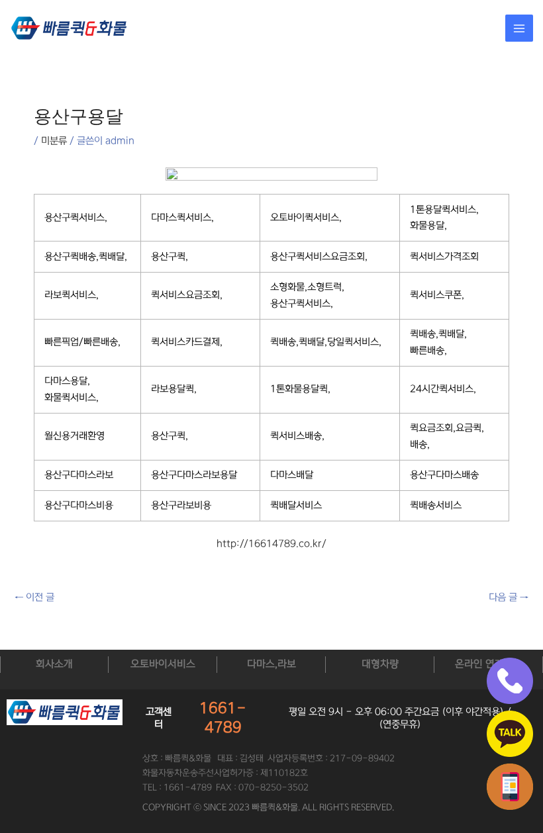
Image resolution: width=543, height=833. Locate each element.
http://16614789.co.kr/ (271, 544)
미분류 (54, 141)
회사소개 (54, 664)
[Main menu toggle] (519, 28)
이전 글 (34, 597)
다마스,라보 (271, 664)
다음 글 (508, 597)
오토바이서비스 (162, 664)
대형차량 (380, 664)
